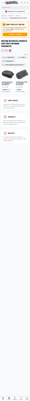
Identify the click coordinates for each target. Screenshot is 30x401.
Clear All (26, 54)
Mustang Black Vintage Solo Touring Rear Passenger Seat (7, 83)
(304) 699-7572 (9, 140)
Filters (7, 50)
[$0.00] (27, 2)
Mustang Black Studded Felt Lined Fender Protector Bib (21, 83)
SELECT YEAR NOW (16, 34)
